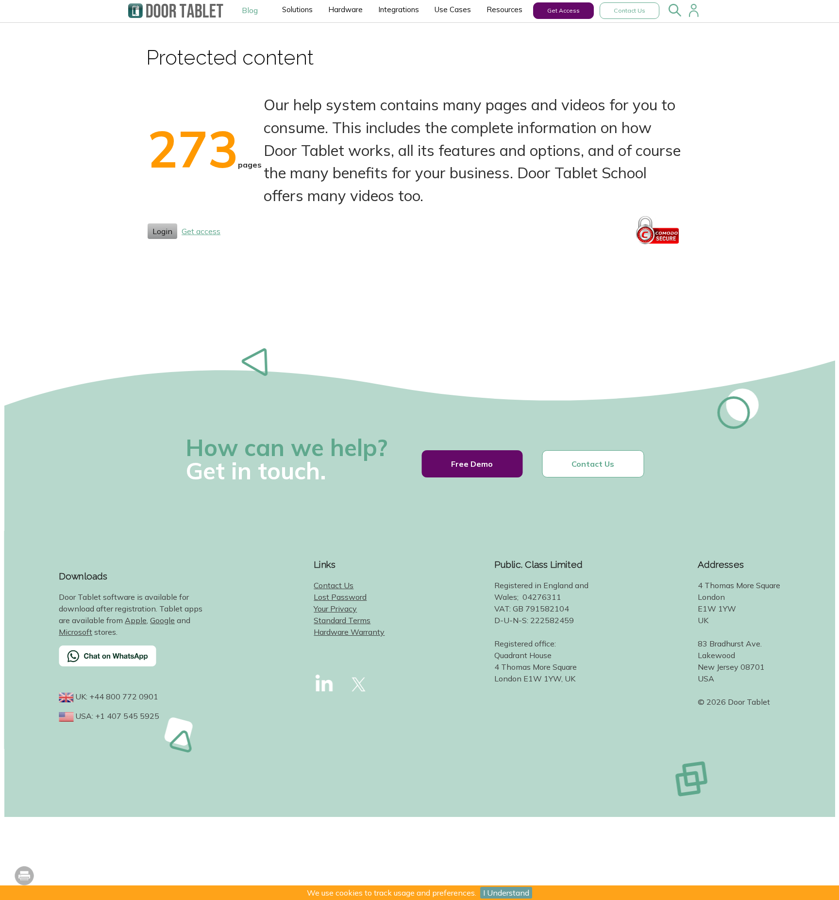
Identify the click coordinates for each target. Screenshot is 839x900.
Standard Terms (342, 620)
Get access (201, 231)
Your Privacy (335, 608)
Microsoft (75, 632)
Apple (136, 620)
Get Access (563, 10)
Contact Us (629, 10)
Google (162, 620)
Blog (250, 10)
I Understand (506, 893)
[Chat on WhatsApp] (131, 662)
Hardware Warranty (349, 632)
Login (162, 231)
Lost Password (340, 597)
